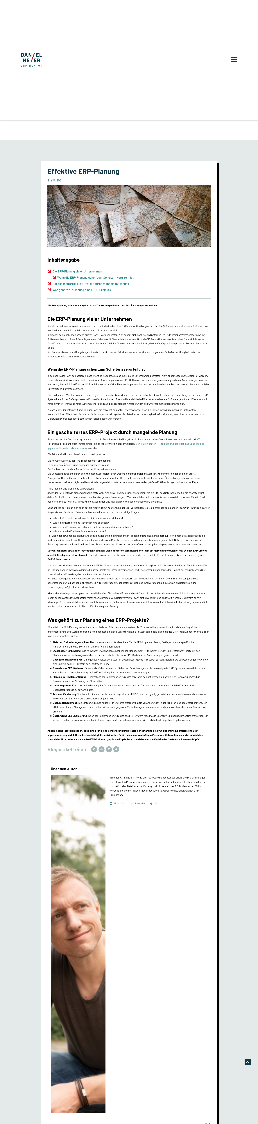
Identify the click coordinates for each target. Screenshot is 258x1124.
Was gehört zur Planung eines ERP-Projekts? (82, 290)
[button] (94, 749)
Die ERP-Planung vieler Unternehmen (77, 271)
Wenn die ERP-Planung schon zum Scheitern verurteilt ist (95, 277)
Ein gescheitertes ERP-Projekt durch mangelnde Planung (91, 283)
